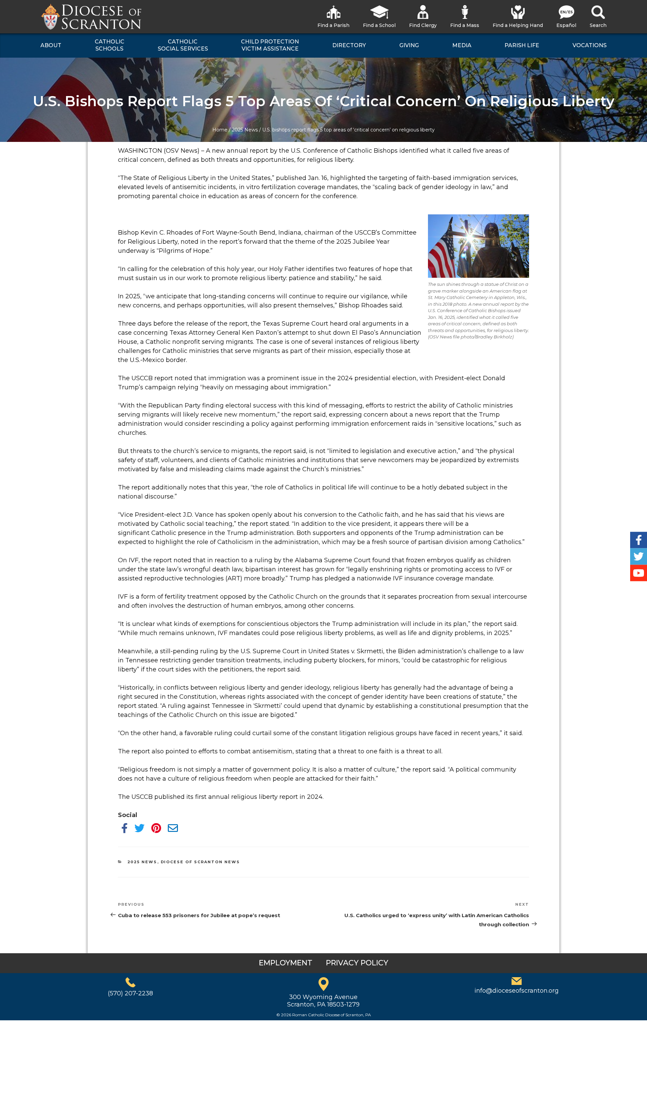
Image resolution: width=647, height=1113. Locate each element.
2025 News (245, 130)
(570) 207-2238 (130, 993)
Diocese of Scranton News (200, 862)
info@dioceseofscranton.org (516, 990)
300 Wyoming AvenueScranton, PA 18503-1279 (323, 1000)
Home (219, 130)
